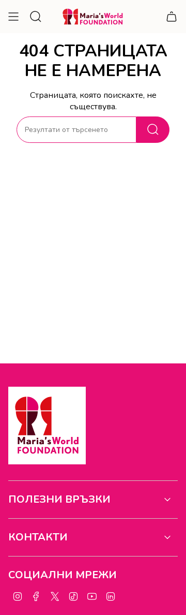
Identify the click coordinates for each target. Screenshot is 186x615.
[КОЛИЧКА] (171, 16)
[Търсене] (152, 129)
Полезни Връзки (59, 499)
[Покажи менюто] (13, 16)
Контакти (38, 537)
